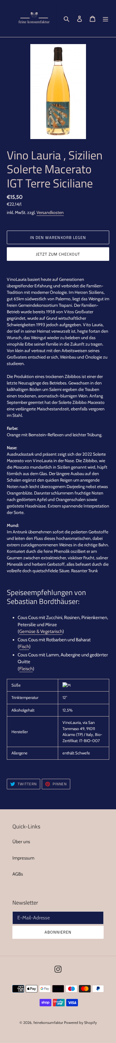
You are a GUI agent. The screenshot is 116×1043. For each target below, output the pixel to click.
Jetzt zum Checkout (58, 254)
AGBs (17, 874)
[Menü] (105, 18)
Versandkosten (50, 212)
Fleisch (26, 668)
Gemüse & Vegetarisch (40, 631)
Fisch (24, 646)
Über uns (21, 841)
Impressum (23, 858)
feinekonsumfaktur (48, 1022)
